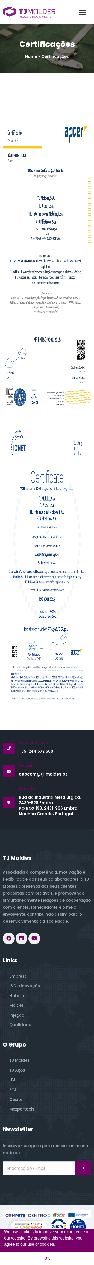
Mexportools (21, 1109)
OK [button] (47, 1258)
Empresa (18, 976)
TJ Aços (17, 1070)
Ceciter (16, 1099)
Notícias (18, 995)
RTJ (12, 1089)
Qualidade (20, 1025)
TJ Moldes (19, 1060)
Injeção (16, 1015)
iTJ (12, 1079)
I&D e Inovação (24, 986)
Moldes (16, 1005)
